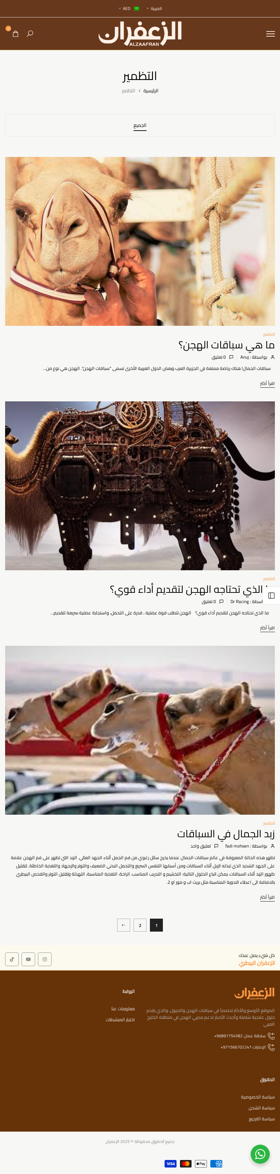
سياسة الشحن (262, 1108)
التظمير (269, 334)
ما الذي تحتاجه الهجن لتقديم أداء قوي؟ (192, 589)
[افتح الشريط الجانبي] (271, 595)
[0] (15, 34)
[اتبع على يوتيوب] (28, 959)
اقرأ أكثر (267, 383)
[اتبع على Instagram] (45, 959)
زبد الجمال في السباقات (226, 833)
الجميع (140, 125)
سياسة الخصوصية (258, 1097)
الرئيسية (150, 91)
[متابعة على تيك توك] (12, 959)
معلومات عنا (123, 1008)
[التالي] (123, 925)
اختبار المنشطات (120, 1019)
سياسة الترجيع (262, 1119)
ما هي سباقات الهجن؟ (227, 344)
